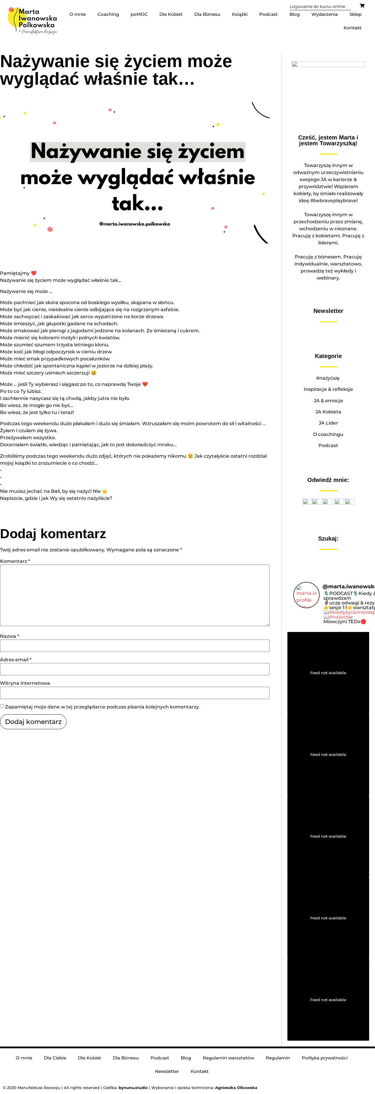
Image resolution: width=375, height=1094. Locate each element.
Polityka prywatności (325, 1058)
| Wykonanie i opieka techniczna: (167, 1087)
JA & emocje (328, 400)
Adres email (15, 659)
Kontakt (353, 27)
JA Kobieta (328, 412)
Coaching (108, 14)
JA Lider (328, 423)
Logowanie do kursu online (317, 6)
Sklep (356, 14)
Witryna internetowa (25, 683)
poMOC (139, 14)
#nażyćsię (328, 378)
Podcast (268, 14)
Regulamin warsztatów (228, 1058)
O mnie (77, 14)
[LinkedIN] (349, 503)
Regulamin (278, 1058)
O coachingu (328, 434)
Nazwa (9, 636)
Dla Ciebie (55, 1058)
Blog (294, 14)
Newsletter (167, 1071)
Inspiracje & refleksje (328, 389)
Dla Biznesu (207, 14)
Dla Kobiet (171, 14)
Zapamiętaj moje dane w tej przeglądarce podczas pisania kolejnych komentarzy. (102, 707)
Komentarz (15, 561)
